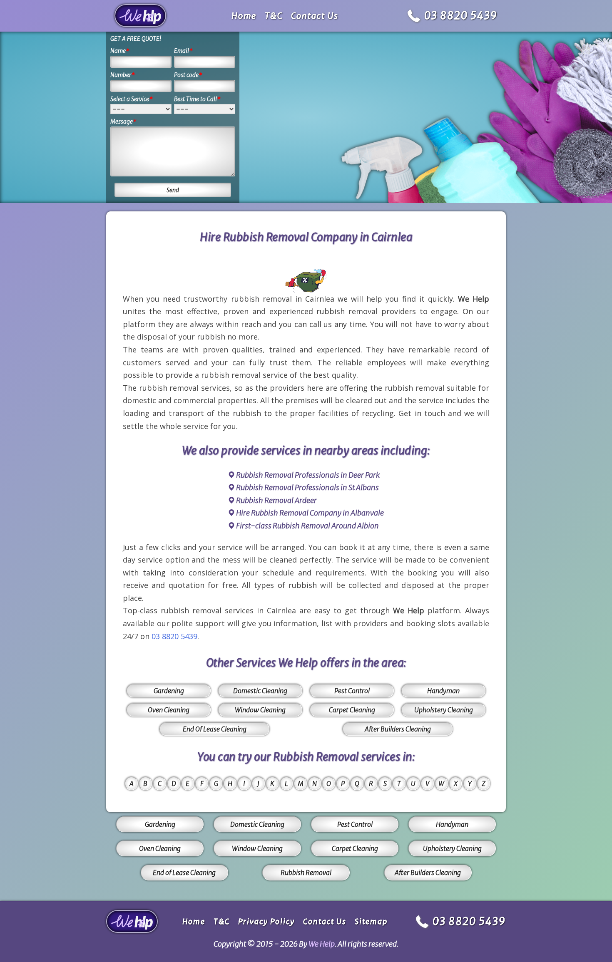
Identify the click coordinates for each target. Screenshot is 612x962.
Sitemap (371, 921)
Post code (188, 75)
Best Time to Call (197, 99)
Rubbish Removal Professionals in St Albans (307, 487)
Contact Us (314, 15)
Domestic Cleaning (260, 691)
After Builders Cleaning (398, 729)
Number (122, 75)
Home (243, 15)
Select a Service (131, 99)
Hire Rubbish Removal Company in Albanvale (310, 513)
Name (119, 51)
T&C (274, 15)
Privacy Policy (266, 921)
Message (123, 121)
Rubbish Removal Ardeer (276, 500)
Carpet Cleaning (352, 710)
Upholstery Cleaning (443, 710)
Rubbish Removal (306, 872)
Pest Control (352, 691)
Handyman (443, 691)
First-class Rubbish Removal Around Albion (307, 526)
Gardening (169, 691)
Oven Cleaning (168, 710)
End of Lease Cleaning (184, 872)
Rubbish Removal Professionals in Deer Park (308, 475)
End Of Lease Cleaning (214, 729)
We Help (321, 944)
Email (183, 51)
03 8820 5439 (461, 15)
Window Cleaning (260, 710)
